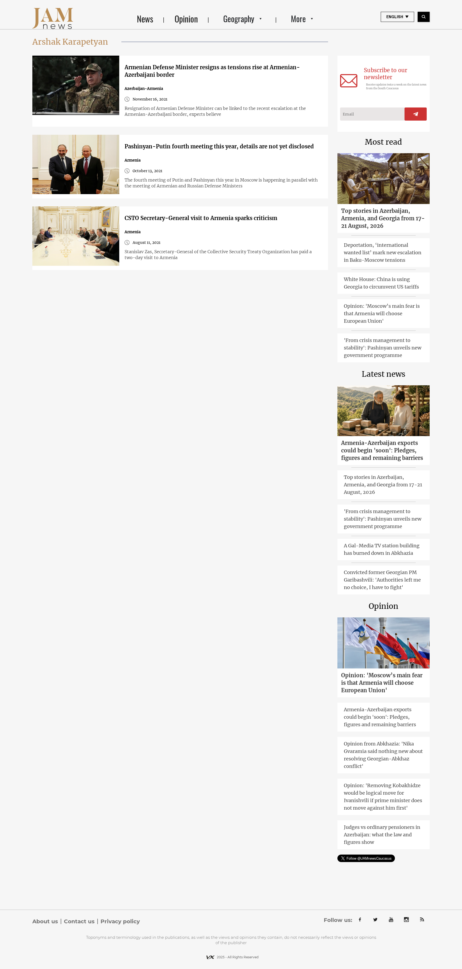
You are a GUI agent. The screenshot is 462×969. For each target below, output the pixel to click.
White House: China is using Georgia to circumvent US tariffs (381, 283)
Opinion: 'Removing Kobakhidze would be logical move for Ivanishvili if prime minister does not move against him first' (383, 796)
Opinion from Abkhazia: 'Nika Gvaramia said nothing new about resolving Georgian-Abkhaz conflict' (383, 755)
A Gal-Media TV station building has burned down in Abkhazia (381, 549)
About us (45, 921)
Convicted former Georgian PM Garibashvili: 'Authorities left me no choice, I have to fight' (382, 579)
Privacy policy (120, 921)
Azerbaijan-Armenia (144, 88)
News (145, 18)
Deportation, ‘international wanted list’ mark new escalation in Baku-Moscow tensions (382, 252)
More (298, 19)
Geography (238, 19)
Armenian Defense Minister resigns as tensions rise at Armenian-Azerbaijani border (212, 71)
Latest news (383, 374)
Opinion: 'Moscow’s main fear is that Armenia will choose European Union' (382, 313)
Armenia (133, 160)
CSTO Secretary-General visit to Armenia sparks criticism (201, 218)
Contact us (79, 921)
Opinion (186, 18)
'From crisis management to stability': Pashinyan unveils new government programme (382, 347)
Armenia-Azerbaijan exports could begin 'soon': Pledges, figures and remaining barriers (382, 450)
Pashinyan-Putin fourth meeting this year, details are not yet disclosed (219, 146)
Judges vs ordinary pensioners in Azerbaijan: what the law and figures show (382, 834)
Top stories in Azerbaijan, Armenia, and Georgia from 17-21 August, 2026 (383, 218)
